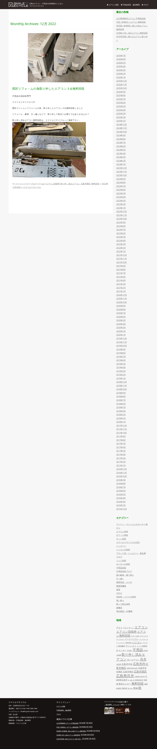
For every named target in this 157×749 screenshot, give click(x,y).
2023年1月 (121, 208)
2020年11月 (121, 298)
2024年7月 (121, 142)
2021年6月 (121, 277)
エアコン (141, 627)
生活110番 (122, 702)
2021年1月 (121, 291)
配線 (135, 688)
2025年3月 (121, 113)
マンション (130, 645)
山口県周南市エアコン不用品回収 (131, 18)
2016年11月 (121, 472)
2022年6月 (121, 233)
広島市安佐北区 (132, 668)
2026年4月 (121, 66)
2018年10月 (121, 389)
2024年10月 (121, 131)
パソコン (137, 642)
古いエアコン (133, 659)
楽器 (118, 589)
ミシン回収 (121, 560)
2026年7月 (121, 55)
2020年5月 (121, 320)
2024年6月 (121, 146)
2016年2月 (121, 505)
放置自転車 (139, 680)
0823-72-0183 (21, 708)
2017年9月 (121, 436)
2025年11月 (121, 84)
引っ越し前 (131, 680)
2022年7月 (121, 229)
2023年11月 (121, 171)
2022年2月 (121, 248)
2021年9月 (121, 266)
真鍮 (146, 684)
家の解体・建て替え (125, 575)
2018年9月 (121, 393)
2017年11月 (121, 429)
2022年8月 (121, 226)
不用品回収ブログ (124, 571)
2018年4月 (121, 411)
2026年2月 (121, 73)
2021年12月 (121, 255)
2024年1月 (121, 164)
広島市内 (139, 664)
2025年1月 (121, 121)
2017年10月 (121, 432)
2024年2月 (121, 160)
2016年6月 (121, 490)
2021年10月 (121, 262)
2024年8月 (121, 139)
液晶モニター (124, 683)
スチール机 (135, 636)
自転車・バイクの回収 (126, 596)
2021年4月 (121, 280)
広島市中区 (127, 664)
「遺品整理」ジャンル (111, 705)
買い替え (130, 688)
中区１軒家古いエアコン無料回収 (131, 22)
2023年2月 (121, 204)
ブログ (145, 5)
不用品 (138, 649)
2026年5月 (121, 63)
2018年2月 (121, 418)
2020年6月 (121, 316)
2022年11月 (121, 215)
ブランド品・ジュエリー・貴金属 (131, 553)
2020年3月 (121, 327)
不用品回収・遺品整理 (131, 5)
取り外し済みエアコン (70, 183)
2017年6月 (121, 447)
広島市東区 (128, 671)
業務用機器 (121, 586)
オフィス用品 (122, 535)
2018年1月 (121, 422)
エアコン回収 (113, 5)
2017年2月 (121, 461)
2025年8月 (121, 95)
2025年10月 (121, 88)
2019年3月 (121, 371)
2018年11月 (121, 385)
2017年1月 (121, 465)
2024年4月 (121, 153)
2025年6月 (121, 102)
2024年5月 (121, 149)
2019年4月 (121, 367)
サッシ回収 (121, 538)
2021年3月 (121, 284)
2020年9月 (121, 305)
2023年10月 (121, 175)
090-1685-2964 (32, 708)
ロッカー (122, 650)
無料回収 (95, 183)
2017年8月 (121, 440)
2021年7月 (121, 273)
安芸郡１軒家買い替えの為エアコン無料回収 (71, 731)
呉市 (143, 659)
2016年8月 (121, 483)
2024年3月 (121, 157)
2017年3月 (121, 458)
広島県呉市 (125, 675)
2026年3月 (121, 70)
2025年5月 (121, 106)
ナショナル (120, 639)
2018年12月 (121, 382)
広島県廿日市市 (140, 677)
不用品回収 (121, 567)
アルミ (119, 627)
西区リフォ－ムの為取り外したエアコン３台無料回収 (48, 88)
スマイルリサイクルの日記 (128, 542)
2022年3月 (121, 244)
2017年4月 (121, 454)
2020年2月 (121, 331)
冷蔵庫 (118, 655)
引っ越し (120, 578)
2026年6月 (121, 59)
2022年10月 (121, 218)
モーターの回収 (123, 564)
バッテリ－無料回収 (124, 643)
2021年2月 (121, 287)
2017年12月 (121, 425)
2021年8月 (121, 269)
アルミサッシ (128, 627)
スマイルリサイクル (32, 187)
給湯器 (118, 688)
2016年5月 (121, 494)
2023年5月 (121, 193)
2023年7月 (121, 186)
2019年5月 (121, 364)
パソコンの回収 (123, 549)
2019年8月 (121, 353)
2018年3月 (121, 414)
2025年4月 (121, 110)
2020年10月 (121, 302)
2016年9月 (121, 480)
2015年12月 (121, 509)
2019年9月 (121, 349)
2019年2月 (121, 374)
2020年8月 (121, 309)
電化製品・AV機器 (124, 611)
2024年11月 (121, 128)
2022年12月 (121, 211)
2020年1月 (121, 334)
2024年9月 (121, 135)
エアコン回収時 (53, 183)
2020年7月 (121, 313)
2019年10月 (121, 345)
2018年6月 (121, 404)
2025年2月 (121, 117)
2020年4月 (121, 324)
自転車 (124, 688)
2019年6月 (121, 360)
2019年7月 (121, 356)
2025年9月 (121, 92)
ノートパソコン (131, 639)
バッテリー (121, 546)
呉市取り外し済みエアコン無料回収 (132, 33)
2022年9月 (121, 222)
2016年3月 (121, 501)
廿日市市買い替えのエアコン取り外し (68, 739)
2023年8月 (121, 182)
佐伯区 (146, 651)
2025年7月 (121, 99)
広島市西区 (86, 183)
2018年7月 (121, 400)
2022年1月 (121, 251)
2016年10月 (121, 476)
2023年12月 (121, 168)
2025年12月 (121, 81)
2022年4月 (121, 240)
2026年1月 (121, 77)
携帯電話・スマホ (124, 582)
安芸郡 (118, 664)
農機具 (119, 607)
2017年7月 (121, 443)
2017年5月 (121, 451)
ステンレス (143, 636)
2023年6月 (121, 189)
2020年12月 (121, 295)
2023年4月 (121, 197)
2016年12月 (121, 469)
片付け (119, 593)
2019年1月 (121, 378)
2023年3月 (121, 200)
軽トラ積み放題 (123, 604)
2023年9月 (121, 179)
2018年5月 (121, 407)
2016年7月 (121, 487)
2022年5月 (121, 237)
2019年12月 (121, 338)
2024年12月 (121, 124)
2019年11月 (121, 342)
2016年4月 (121, 498)
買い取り (120, 600)
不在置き (129, 650)
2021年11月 (121, 258)
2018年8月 (121, 396)
